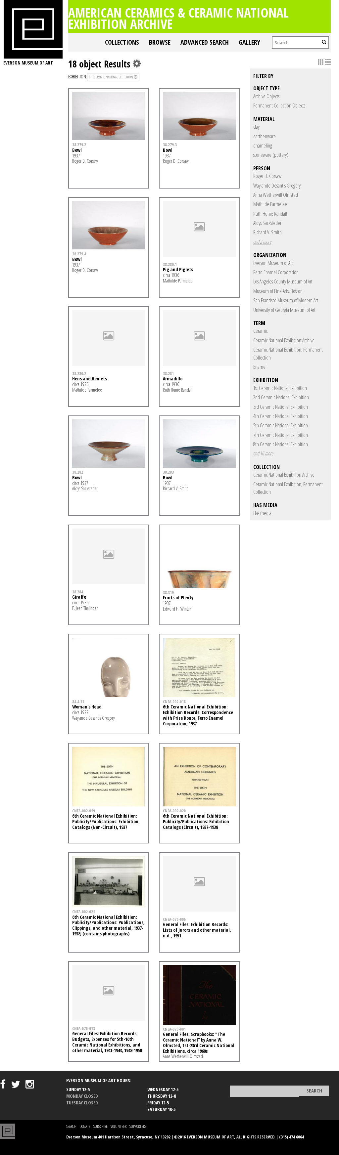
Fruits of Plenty (178, 597)
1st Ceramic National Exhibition (280, 388)
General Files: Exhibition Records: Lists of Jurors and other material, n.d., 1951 (197, 930)
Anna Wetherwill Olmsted (275, 194)
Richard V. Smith (267, 232)
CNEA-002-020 (174, 810)
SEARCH (71, 1126)
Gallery (249, 42)
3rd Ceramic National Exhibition (280, 406)
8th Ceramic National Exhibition (280, 444)
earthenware (264, 136)
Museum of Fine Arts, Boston (278, 291)
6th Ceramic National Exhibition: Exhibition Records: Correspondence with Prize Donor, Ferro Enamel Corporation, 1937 (198, 715)
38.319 (168, 592)
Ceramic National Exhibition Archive (284, 340)
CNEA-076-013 (83, 1028)
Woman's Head (87, 707)
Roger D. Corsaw (267, 176)
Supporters (137, 1126)
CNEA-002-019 (83, 810)
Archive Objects (266, 96)
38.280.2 (79, 373)
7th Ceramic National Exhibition (280, 435)
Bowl (77, 150)
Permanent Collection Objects (279, 105)
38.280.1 (170, 264)
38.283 (168, 472)
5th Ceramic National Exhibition (280, 425)
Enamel (259, 366)
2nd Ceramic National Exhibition (281, 397)
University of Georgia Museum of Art (284, 310)
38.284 (77, 591)
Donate (84, 1126)
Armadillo (172, 378)
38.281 (168, 373)
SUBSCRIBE (100, 1126)
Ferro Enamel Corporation (276, 272)
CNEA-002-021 (83, 911)
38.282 (77, 472)
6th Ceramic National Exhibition (111, 76)
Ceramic (260, 330)
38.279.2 (79, 144)
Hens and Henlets (89, 378)
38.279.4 (79, 253)
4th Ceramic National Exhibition (280, 416)
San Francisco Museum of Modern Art (285, 300)
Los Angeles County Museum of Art (283, 281)
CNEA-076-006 (174, 919)
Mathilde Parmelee (270, 204)
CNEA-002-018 (174, 701)
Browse (159, 42)
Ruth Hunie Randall (270, 213)
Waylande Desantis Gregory (277, 185)
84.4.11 (78, 701)
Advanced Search (204, 42)
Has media (262, 513)
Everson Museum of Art (273, 263)
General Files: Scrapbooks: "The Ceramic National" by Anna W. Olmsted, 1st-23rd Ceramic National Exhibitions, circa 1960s (198, 1042)
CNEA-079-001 (174, 1029)
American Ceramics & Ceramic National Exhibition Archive (178, 18)
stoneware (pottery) (270, 154)
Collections (122, 42)
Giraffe (79, 597)
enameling (262, 145)
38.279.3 (170, 144)
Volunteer (118, 1126)
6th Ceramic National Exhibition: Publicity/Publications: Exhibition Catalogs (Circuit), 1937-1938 (196, 821)
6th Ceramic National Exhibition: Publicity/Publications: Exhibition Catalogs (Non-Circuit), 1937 (105, 821)
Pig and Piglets (178, 269)
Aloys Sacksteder (267, 223)
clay (256, 126)
